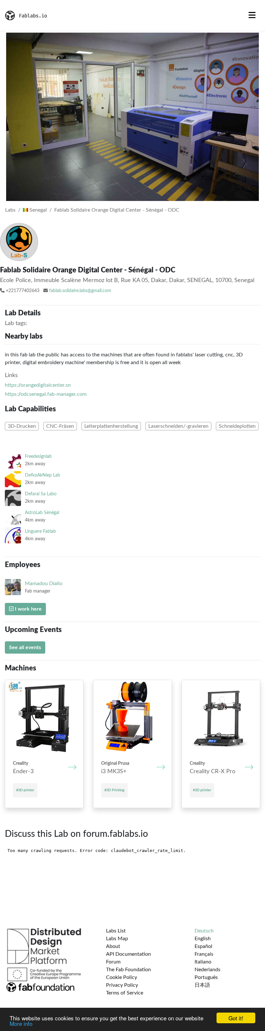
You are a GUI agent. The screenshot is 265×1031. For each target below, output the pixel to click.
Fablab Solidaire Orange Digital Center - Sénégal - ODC (116, 210)
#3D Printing (114, 790)
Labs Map (117, 938)
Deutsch (204, 930)
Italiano (203, 961)
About (113, 946)
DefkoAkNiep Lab (42, 475)
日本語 (202, 985)
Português (206, 977)
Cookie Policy (121, 977)
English (203, 938)
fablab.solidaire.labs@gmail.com (80, 291)
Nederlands (207, 969)
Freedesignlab (38, 456)
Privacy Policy (122, 985)
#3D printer (25, 790)
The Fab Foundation (128, 969)
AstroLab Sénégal (42, 512)
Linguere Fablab (40, 531)
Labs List (116, 930)
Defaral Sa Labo (41, 493)
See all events (25, 647)
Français (204, 954)
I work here (28, 609)
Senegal (37, 210)
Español (203, 946)
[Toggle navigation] (252, 15)
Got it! (235, 1018)
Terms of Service (124, 992)
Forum (113, 961)
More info (21, 1023)
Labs (10, 210)
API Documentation (128, 954)
